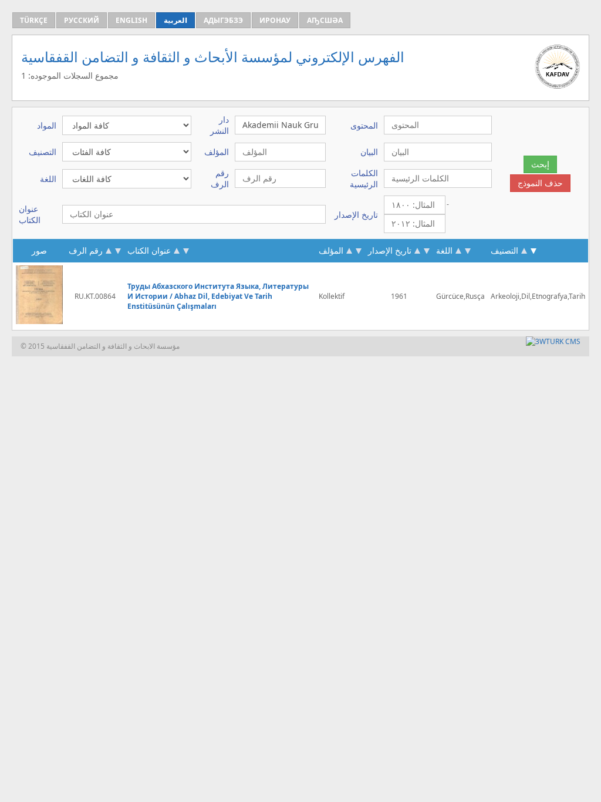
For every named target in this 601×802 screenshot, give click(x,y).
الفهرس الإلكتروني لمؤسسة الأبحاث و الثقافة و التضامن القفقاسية (212, 56)
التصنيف (504, 250)
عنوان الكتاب (149, 250)
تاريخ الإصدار (389, 250)
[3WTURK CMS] (553, 341)
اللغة (444, 250)
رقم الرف (86, 250)
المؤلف (332, 250)
